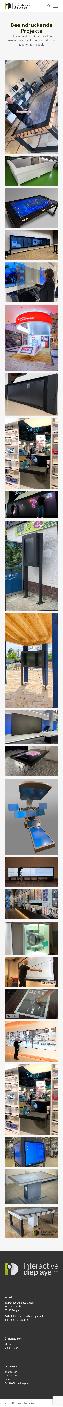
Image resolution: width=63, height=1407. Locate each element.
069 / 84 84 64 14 (19, 1320)
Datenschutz (12, 1375)
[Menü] (54, 6)
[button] (5, 1402)
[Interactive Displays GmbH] (26, 6)
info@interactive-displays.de (28, 1316)
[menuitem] (47, 6)
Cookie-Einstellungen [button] (16, 1383)
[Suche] (47, 6)
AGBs (8, 1379)
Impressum (11, 1371)
